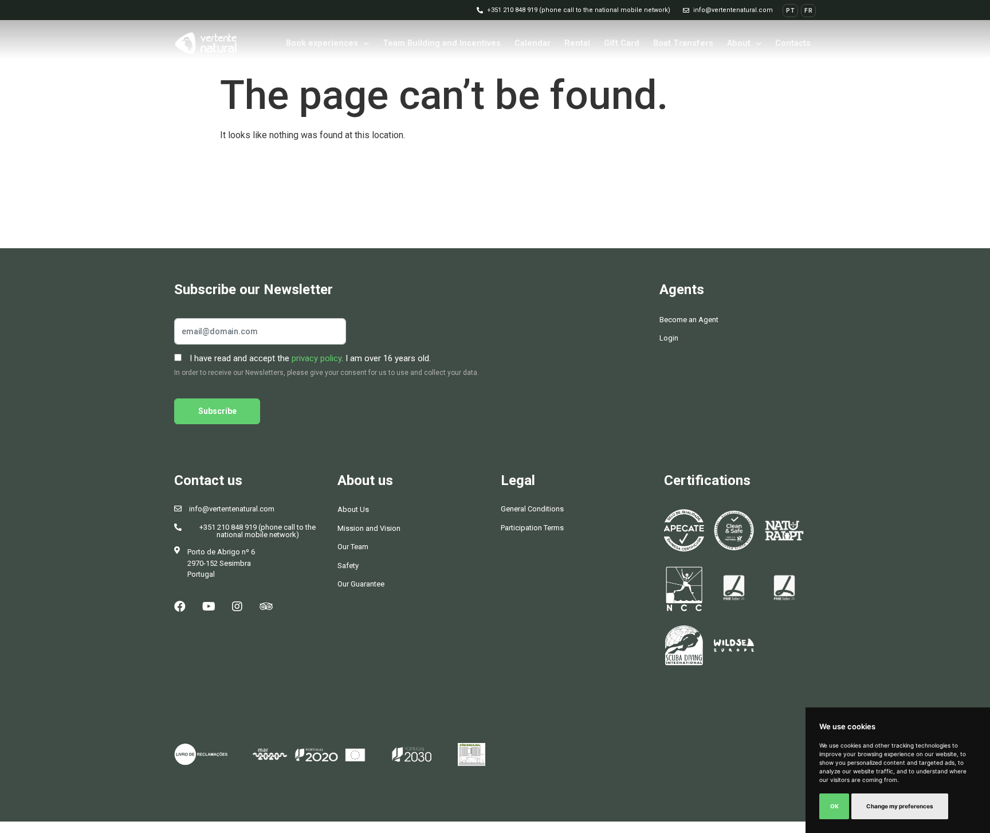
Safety (348, 565)
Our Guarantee (360, 584)
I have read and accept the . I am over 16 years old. (309, 358)
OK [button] (834, 806)
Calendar (532, 43)
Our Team (352, 546)
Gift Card (621, 43)
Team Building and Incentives (442, 43)
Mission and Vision (368, 528)
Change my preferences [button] (899, 806)
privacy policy (316, 358)
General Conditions (532, 509)
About (739, 43)
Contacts (793, 43)
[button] (573, 10)
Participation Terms (532, 527)
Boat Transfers (683, 43)
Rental (577, 43)
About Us (353, 509)
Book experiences (322, 43)
